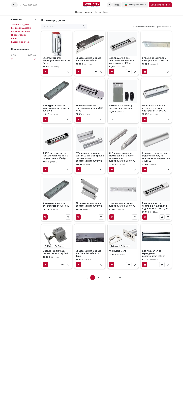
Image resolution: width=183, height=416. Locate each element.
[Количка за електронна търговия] (109, 4)
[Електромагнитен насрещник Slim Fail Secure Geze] (57, 44)
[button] (14, 4)
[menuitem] (79, 11)
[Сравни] (95, 71)
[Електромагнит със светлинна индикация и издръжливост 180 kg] (123, 44)
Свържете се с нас (160, 4)
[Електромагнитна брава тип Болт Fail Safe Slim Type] (90, 237)
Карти (14, 38)
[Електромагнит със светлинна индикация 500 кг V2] (90, 91)
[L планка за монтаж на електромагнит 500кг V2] (156, 44)
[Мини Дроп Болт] (123, 237)
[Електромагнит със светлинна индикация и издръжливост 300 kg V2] (156, 189)
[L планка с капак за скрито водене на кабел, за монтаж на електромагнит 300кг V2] (156, 139)
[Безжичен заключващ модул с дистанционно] (123, 91)
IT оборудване (18, 35)
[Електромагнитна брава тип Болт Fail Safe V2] (90, 44)
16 (120, 277)
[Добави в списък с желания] (68, 71)
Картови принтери (20, 42)
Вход (117, 4)
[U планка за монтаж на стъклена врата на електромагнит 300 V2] (156, 91)
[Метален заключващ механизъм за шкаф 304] (57, 237)
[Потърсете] (84, 26)
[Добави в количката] (45, 71)
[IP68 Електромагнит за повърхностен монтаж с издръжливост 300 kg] (57, 139)
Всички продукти (20, 24)
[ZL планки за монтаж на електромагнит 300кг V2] (90, 189)
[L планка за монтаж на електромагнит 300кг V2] (123, 189)
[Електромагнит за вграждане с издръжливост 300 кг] (156, 237)
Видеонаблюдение (20, 31)
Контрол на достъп (21, 28)
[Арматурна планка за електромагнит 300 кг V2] (57, 189)
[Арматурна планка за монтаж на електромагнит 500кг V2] (57, 91)
